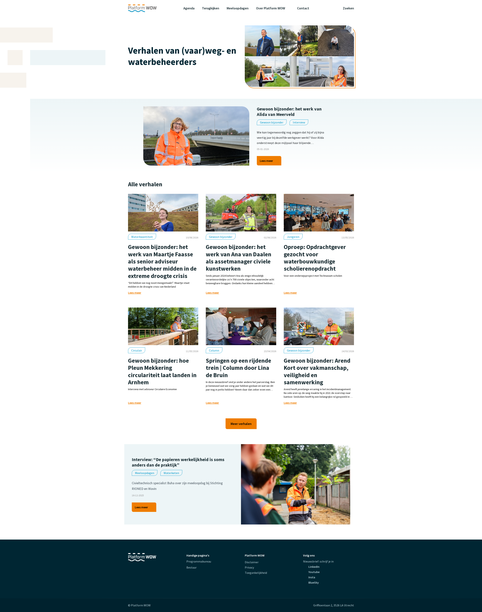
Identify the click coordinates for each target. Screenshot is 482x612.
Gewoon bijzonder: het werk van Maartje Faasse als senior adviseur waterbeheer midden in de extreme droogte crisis (162, 261)
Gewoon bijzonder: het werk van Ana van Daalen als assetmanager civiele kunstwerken (238, 257)
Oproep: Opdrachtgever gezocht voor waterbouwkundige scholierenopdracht (315, 257)
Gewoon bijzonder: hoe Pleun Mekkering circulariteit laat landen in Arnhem (162, 371)
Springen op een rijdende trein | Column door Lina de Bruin (238, 368)
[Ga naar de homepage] (149, 8)
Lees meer (266, 162)
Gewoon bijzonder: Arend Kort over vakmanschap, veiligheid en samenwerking (317, 371)
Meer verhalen (241, 424)
